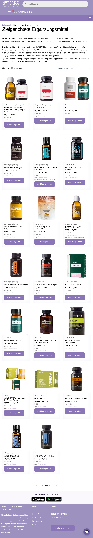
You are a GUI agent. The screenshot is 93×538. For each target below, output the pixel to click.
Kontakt (35, 514)
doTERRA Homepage (60, 514)
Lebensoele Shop (58, 517)
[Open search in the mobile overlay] (55, 4)
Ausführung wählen (14, 125)
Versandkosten (12, 120)
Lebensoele (7, 25)
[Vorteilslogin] (15, 12)
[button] (90, 18)
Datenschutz (38, 517)
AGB (34, 524)
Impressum (37, 521)
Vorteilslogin (25, 12)
